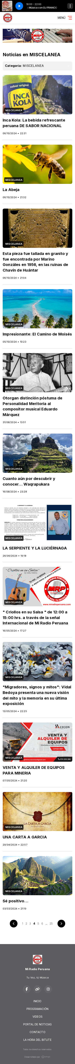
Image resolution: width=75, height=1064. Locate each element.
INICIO (37, 1001)
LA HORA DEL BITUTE (37, 1039)
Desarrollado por (32, 1057)
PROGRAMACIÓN (38, 1009)
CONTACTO (37, 1032)
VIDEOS (37, 1016)
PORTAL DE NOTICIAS (37, 1024)
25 (51, 923)
